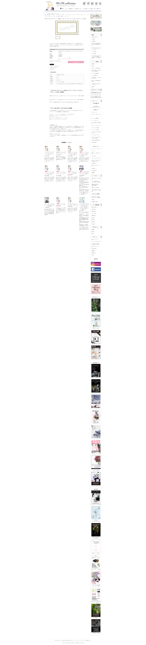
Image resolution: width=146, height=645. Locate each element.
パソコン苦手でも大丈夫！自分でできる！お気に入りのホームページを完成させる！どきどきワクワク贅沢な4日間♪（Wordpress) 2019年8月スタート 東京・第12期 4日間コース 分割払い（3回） (84, 206)
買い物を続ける (52, 69)
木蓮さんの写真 (94, 207)
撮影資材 (93, 229)
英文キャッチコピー (95, 239)
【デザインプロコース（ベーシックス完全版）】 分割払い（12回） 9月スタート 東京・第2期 (72, 204)
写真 (94, 8)
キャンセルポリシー (82, 640)
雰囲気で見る (94, 215)
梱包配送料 (93, 172)
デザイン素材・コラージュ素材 (87, 8)
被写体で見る (94, 211)
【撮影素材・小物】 (95, 201)
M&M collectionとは (94, 37)
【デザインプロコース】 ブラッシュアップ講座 (61, 204)
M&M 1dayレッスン (96, 146)
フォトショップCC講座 (95, 129)
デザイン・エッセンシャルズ (96, 125)
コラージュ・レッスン (54, 116)
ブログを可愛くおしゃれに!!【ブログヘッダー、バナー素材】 (96, 190)
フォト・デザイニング (95, 120)
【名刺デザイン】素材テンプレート (81, 14)
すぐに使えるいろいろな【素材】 (60, 14)
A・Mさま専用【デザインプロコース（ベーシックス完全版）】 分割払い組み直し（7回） (49, 153)
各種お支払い (94, 252)
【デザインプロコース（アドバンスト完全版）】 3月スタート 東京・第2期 (72, 172)
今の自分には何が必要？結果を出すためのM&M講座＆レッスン (96, 44)
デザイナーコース (94, 112)
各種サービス (99, 8)
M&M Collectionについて (58, 640)
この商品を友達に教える (53, 67)
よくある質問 (94, 53)
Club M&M (93, 39)
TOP (45, 14)
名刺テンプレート (67, 16)
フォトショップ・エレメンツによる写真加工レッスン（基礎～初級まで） (62, 114)
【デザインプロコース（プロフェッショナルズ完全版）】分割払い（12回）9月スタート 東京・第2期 (84, 153)
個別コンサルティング (95, 246)
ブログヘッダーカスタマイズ (96, 158)
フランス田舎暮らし (95, 75)
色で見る (93, 217)
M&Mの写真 (93, 209)
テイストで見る (94, 213)
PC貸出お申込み (94, 142)
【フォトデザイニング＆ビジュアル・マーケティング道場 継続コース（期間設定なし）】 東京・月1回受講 (49, 205)
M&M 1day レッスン (78, 8)
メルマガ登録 (94, 51)
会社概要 (63, 640)
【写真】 (93, 199)
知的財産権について (88, 640)
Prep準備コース (94, 168)
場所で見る (93, 221)
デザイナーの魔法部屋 (95, 73)
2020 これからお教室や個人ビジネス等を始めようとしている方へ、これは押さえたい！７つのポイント (84, 173)
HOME (63, 8)
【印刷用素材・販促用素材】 (59, 16)
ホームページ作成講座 (95, 118)
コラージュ (93, 150)
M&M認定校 (93, 41)
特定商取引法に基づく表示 (68, 640)
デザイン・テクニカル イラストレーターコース (58, 119)
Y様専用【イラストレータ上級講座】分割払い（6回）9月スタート (61, 153)
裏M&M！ (93, 86)
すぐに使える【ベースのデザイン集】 (71, 14)
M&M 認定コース (71, 8)
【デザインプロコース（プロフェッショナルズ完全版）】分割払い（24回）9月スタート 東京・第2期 (72, 153)
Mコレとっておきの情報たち (96, 68)
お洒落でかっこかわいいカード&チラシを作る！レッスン (59, 115)
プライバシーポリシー (76, 640)
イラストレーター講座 (95, 127)
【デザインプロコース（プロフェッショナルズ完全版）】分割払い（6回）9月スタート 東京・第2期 (49, 173)
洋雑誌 (93, 233)
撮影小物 (93, 231)
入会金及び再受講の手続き (96, 140)
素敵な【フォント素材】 (95, 187)
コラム (66, 8)
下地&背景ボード (94, 163)
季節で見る (93, 219)
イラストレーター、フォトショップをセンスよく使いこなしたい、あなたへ (96, 48)
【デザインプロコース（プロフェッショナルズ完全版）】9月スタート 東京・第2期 (61, 173)
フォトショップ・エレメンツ (96, 148)
